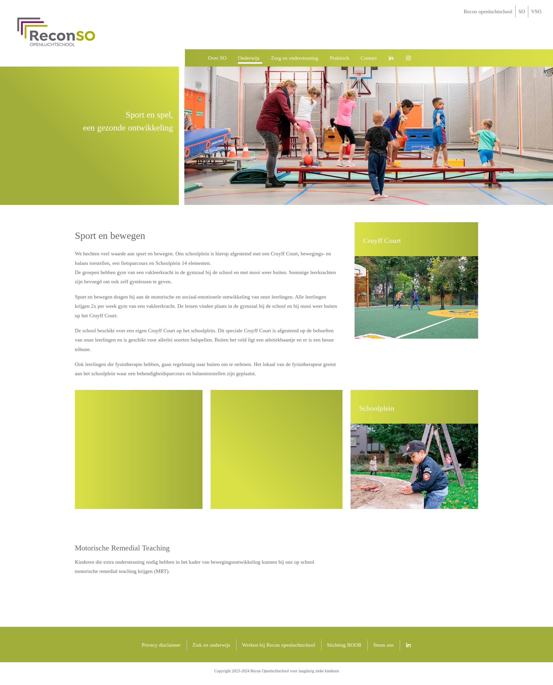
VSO (536, 11)
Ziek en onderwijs (211, 645)
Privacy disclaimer (161, 645)
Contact (369, 58)
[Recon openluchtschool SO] (193, 58)
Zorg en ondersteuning (294, 58)
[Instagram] (410, 58)
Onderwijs (249, 58)
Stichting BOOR (344, 645)
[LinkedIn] (392, 58)
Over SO (217, 58)
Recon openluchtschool (488, 11)
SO (521, 11)
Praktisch (339, 58)
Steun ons (383, 645)
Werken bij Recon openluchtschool (278, 645)
